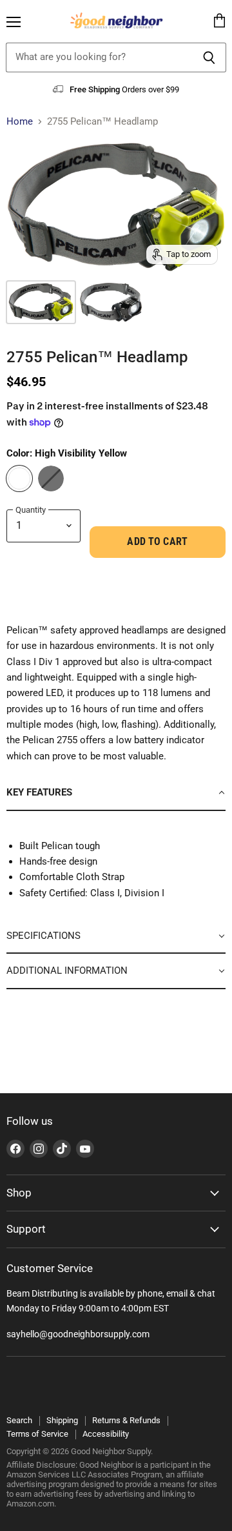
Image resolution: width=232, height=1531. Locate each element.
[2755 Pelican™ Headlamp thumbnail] (41, 302)
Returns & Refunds (126, 1420)
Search (19, 1420)
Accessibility (105, 1434)
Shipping (62, 1420)
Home (19, 121)
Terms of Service (37, 1434)
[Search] (209, 57)
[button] (116, 793)
